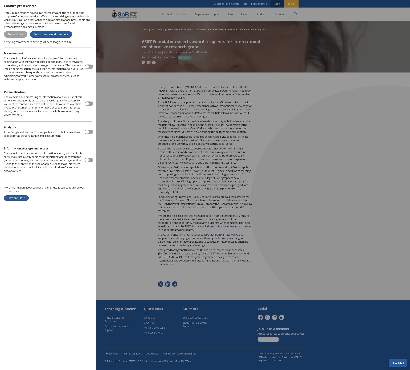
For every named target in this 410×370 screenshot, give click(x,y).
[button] (398, 363)
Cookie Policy (11, 191)
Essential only (16, 34)
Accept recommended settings (51, 34)
